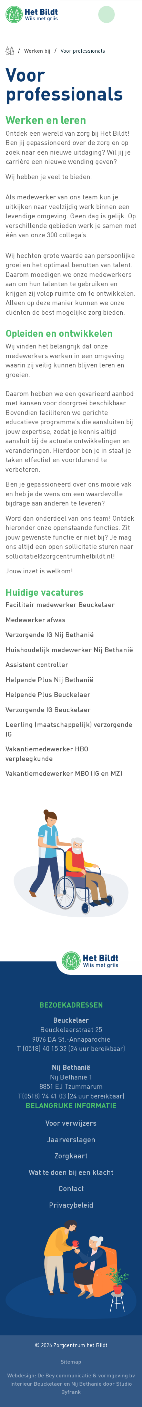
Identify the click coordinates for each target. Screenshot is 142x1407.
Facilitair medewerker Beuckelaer (60, 604)
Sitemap (71, 1361)
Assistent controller (37, 664)
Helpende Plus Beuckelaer (48, 694)
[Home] (10, 50)
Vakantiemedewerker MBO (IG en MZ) (64, 773)
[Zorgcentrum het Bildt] (46, 14)
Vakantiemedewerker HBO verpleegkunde (47, 753)
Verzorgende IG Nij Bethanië (50, 634)
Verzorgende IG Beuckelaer (48, 709)
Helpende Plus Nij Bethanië (49, 679)
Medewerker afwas (35, 619)
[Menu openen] (131, 14)
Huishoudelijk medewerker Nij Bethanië (69, 649)
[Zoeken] (106, 14)
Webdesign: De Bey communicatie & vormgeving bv (71, 1375)
